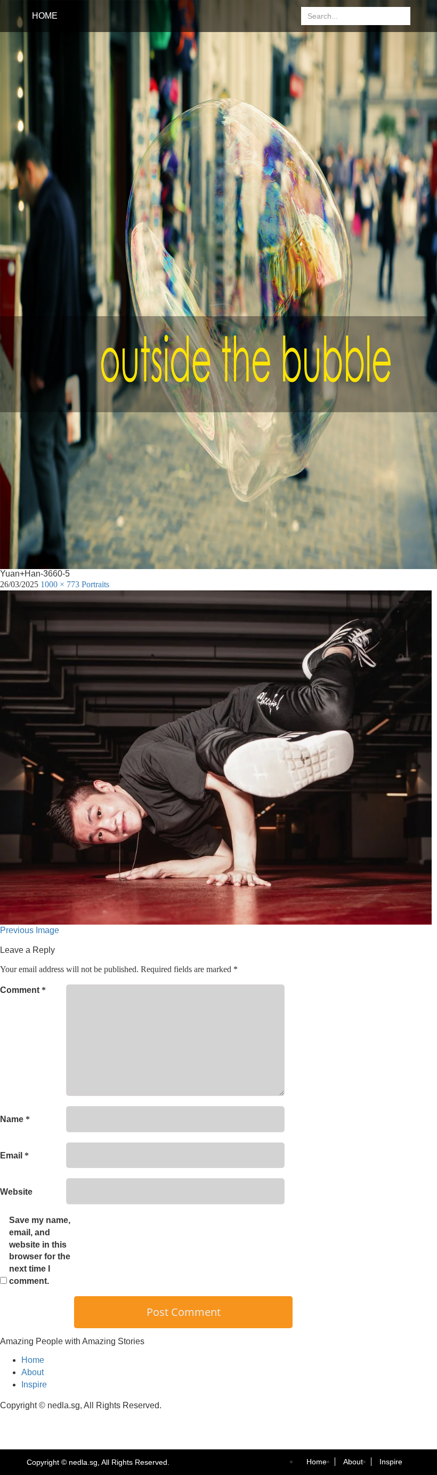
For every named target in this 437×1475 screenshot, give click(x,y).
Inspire (34, 1384)
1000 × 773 (60, 584)
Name (15, 1119)
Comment (23, 990)
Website (16, 1191)
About (32, 1372)
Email (14, 1155)
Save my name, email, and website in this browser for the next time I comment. (39, 1250)
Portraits (95, 584)
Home (45, 15)
